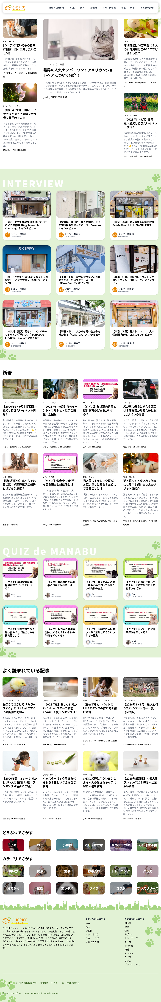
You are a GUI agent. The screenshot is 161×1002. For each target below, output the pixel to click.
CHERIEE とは (10, 982)
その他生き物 (146, 7)
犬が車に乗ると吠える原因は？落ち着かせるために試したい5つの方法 (139, 410)
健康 (10, 477)
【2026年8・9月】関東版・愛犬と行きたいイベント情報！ (140, 123)
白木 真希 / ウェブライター (14, 744)
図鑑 (61, 64)
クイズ (91, 402)
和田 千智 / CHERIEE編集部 (134, 446)
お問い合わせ (73, 982)
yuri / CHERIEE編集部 (92, 446)
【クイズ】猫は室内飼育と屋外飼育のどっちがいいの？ (99, 410)
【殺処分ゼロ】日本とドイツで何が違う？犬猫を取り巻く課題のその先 (19, 114)
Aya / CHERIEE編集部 (132, 818)
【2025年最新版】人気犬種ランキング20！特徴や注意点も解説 (140, 782)
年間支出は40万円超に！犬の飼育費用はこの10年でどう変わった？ (141, 49)
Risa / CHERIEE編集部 (52, 818)
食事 (127, 930)
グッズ (53, 64)
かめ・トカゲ (128, 7)
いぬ (72, 7)
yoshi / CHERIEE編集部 (55, 97)
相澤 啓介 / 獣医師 (10, 524)
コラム (17, 106)
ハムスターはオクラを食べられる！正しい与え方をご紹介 (59, 782)
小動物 (93, 7)
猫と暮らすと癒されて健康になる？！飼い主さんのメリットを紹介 (139, 484)
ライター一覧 (57, 982)
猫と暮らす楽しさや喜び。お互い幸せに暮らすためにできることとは (99, 484)
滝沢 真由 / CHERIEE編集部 (14, 150)
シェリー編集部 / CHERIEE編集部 (138, 156)
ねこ (82, 7)
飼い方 (11, 41)
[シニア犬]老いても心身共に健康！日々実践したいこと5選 (19, 49)
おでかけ (133, 115)
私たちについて (56, 7)
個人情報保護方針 (28, 982)
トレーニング (134, 402)
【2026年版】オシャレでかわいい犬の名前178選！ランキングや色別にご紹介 (20, 782)
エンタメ (52, 402)
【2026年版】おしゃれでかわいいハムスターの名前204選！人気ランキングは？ (60, 708)
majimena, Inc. (52, 993)
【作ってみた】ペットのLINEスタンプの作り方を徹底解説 (100, 708)
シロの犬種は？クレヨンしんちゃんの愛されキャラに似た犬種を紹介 (99, 782)
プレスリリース (132, 964)
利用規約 (43, 982)
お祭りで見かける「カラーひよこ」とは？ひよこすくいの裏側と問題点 (19, 708)
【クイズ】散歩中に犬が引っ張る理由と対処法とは (59, 483)
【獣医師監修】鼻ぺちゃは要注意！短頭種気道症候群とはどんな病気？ (19, 484)
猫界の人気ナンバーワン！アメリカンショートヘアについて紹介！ (80, 72)
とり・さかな (109, 7)
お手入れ (129, 934)
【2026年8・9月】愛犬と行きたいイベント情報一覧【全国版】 (140, 708)
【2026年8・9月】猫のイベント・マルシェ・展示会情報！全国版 (60, 410)
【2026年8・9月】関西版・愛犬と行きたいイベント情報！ (20, 410)
